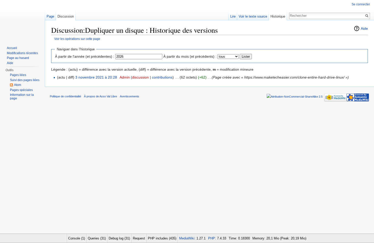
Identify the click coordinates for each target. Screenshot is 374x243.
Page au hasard (18, 58)
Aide (364, 28)
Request (139, 238)
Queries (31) (97, 238)
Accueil (12, 48)
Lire (233, 16)
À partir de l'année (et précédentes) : (84, 56)
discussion (140, 77)
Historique (277, 16)
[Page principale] (22, 20)
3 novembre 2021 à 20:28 (96, 77)
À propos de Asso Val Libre (100, 96)
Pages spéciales (21, 90)
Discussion (65, 16)
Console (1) (76, 238)
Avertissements (129, 96)
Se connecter (361, 4)
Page (50, 16)
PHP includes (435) (162, 238)
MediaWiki (186, 238)
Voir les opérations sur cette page (77, 38)
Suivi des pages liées (24, 80)
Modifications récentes (22, 53)
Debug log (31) (119, 238)
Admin (125, 77)
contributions (162, 77)
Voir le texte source (253, 16)
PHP (211, 238)
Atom (17, 85)
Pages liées (18, 75)
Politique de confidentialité (65, 96)
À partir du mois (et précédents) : (190, 56)
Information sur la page (22, 96)
